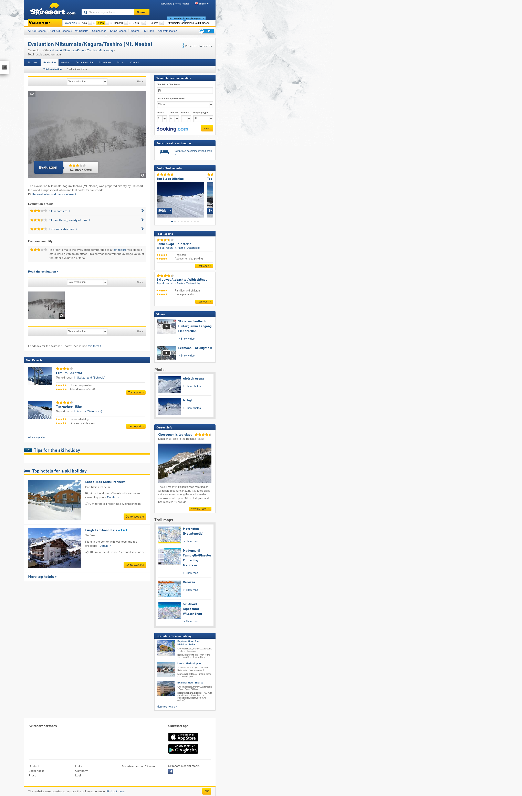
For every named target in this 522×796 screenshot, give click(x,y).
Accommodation (167, 30)
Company (81, 770)
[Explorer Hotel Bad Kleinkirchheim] (166, 648)
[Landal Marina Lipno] (166, 669)
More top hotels (41, 577)
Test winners (165, 3)
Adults (160, 112)
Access (121, 62)
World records (182, 3)
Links (78, 766)
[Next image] (210, 199)
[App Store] (183, 741)
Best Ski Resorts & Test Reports (69, 30)
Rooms (185, 112)
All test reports (36, 437)
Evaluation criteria (77, 69)
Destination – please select (171, 98)
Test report (135, 392)
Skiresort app (178, 726)
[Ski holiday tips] (206, 31)
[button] (172, 129)
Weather (135, 30)
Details (112, 497)
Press (32, 775)
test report (119, 249)
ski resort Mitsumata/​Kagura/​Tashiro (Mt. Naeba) (81, 50)
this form (93, 346)
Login (78, 775)
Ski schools (105, 62)
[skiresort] (51, 9)
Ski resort (33, 62)
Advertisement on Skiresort (139, 766)
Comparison (99, 30)
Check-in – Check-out (168, 84)
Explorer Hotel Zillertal (190, 682)
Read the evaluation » (43, 271)
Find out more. (115, 791)
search (207, 128)
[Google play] (183, 753)
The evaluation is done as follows (52, 194)
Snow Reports (118, 30)
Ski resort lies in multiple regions (185, 18)
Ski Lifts (149, 30)
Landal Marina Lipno (189, 663)
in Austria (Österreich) (88, 411)
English (202, 3)
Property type (200, 112)
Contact (134, 62)
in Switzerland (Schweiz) (89, 377)
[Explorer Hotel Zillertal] (166, 688)
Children (173, 112)
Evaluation (49, 62)
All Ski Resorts (37, 30)
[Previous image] (160, 199)
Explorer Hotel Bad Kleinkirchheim (188, 643)
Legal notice (36, 770)
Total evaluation (52, 69)
